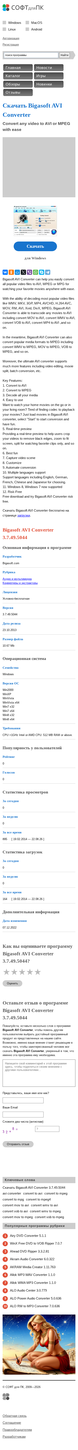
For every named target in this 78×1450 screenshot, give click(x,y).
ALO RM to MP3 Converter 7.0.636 (35, 1306)
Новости (44, 68)
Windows (14, 22)
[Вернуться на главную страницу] (24, 10)
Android (36, 29)
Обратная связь (15, 1416)
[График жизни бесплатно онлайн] (39, 1373)
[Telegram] (47, 272)
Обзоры (13, 84)
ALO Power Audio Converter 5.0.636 (35, 1298)
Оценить (12, 983)
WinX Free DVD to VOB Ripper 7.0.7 (36, 1243)
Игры (41, 76)
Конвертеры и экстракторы (20, 583)
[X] (23, 272)
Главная (13, 68)
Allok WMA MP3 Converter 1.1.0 (33, 1282)
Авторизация (11, 38)
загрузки (23, 515)
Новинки (44, 84)
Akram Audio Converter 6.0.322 (32, 1259)
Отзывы (13, 92)
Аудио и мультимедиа (17, 579)
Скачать (35, 246)
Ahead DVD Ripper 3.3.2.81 (29, 1251)
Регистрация (11, 44)
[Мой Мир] (17, 272)
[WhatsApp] (35, 272)
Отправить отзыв (18, 1144)
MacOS (36, 22)
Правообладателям (17, 1430)
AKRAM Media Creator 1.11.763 (32, 1267)
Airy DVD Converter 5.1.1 (28, 1235)
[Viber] (29, 272)
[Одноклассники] (11, 272)
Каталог (13, 76)
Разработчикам (14, 1436)
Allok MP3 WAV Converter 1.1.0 (32, 1275)
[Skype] (41, 272)
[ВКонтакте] (5, 272)
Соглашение (12, 1422)
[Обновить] (19, 1135)
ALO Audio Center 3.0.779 (28, 1290)
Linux (12, 29)
